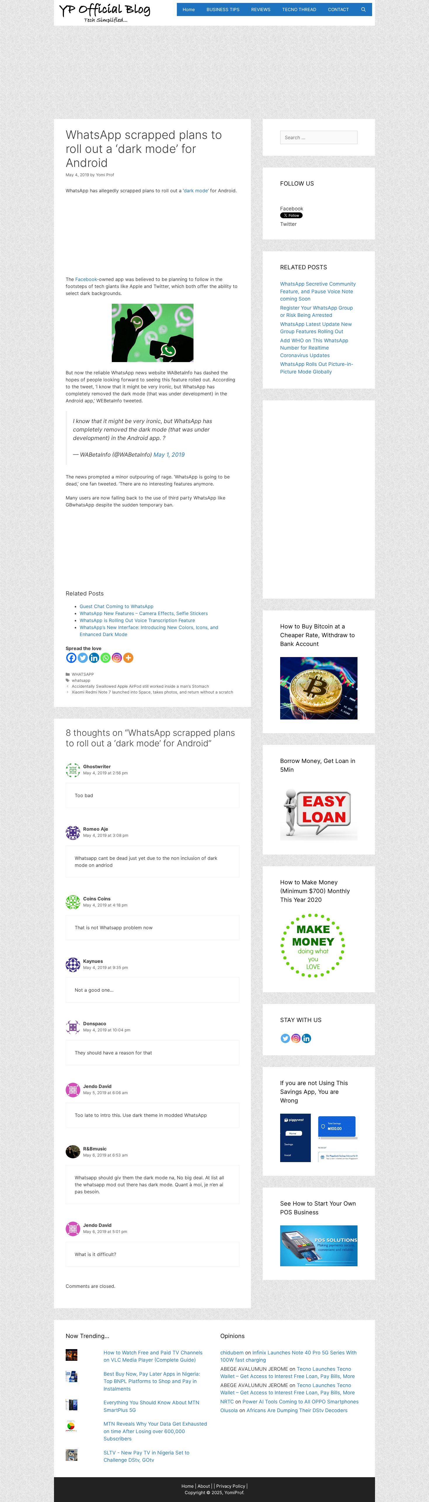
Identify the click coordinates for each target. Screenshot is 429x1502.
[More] (128, 658)
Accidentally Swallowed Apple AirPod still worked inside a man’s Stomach (140, 686)
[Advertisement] (214, 66)
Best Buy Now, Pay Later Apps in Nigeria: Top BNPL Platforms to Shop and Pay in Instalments (152, 1381)
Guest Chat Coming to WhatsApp (117, 606)
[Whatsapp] (105, 658)
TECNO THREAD (299, 9)
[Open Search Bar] (363, 9)
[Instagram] (117, 658)
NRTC (227, 1402)
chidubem (232, 1353)
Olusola (229, 1410)
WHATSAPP (83, 674)
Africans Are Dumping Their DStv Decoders (297, 1410)
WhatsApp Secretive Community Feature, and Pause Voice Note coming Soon (318, 291)
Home (189, 9)
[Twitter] (83, 658)
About (204, 1486)
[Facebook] (71, 658)
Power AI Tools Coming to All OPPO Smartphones (301, 1402)
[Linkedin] (94, 658)
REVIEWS (261, 9)
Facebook (86, 279)
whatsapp (81, 680)
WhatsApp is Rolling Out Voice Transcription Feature (137, 620)
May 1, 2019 (169, 454)
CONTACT (338, 9)
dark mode (196, 190)
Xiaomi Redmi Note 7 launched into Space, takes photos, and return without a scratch (152, 692)
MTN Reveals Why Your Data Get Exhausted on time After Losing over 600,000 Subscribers (155, 1431)
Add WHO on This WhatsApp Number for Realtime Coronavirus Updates (314, 348)
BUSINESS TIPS (223, 9)
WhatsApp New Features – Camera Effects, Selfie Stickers (144, 613)
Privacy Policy (230, 1486)
